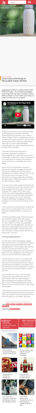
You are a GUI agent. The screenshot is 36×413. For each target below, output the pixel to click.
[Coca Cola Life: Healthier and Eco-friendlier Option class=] (26, 365)
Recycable (5, 306)
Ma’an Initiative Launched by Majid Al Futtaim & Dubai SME (9, 351)
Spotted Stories (14, 309)
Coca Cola (19, 304)
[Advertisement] (18, 55)
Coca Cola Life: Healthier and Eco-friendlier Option (25, 376)
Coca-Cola (5, 90)
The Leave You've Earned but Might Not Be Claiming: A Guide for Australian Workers (9, 399)
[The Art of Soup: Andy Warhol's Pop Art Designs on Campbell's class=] (26, 340)
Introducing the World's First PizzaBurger (7, 376)
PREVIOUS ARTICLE (7, 321)
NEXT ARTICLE (27, 320)
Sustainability (27, 304)
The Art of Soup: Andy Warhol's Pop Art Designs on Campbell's (26, 352)
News (7, 304)
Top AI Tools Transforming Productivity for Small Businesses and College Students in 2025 (26, 401)
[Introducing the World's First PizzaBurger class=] (9, 365)
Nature (13, 304)
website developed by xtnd (18, 412)
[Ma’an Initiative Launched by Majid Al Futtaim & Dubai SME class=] (9, 340)
